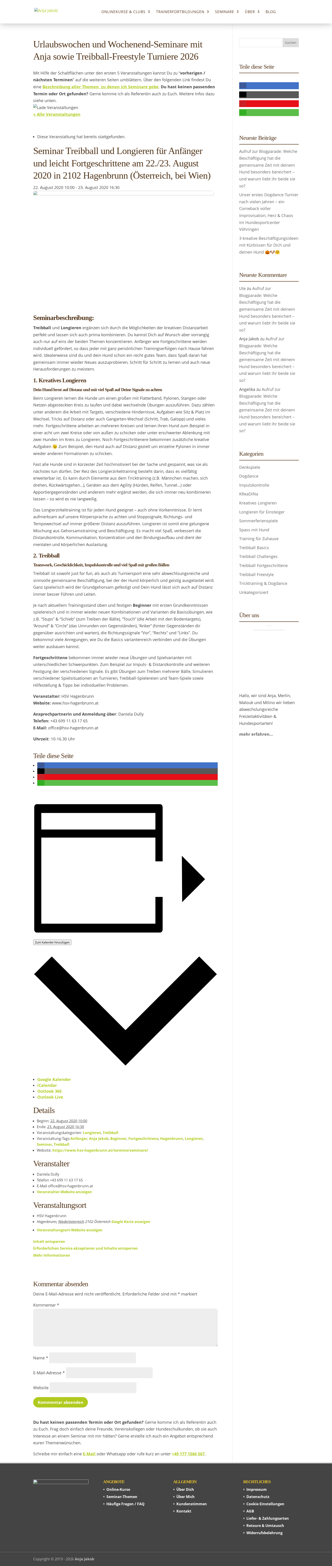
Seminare (224, 12)
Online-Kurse (118, 1489)
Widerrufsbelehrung (264, 1532)
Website (41, 1387)
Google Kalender (54, 1079)
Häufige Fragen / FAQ (125, 1503)
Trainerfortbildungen (180, 12)
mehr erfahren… (256, 734)
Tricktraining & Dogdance (263, 583)
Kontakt (183, 1511)
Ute (242, 288)
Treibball (110, 1132)
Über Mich (185, 1496)
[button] (40, 765)
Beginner (118, 1138)
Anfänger (78, 1138)
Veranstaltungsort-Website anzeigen (70, 1230)
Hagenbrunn (171, 1138)
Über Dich (185, 1489)
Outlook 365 (49, 1091)
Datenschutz (257, 1496)
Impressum (256, 1489)
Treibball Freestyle (256, 574)
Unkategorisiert (253, 592)
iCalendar (47, 1085)
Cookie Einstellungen (265, 1503)
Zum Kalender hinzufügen (52, 942)
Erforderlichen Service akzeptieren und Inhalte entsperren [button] (85, 1248)
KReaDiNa (248, 494)
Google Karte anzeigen (130, 1221)
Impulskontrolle (254, 485)
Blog (271, 12)
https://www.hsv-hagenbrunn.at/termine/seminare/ (100, 1150)
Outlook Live (50, 1097)
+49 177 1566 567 (188, 1453)
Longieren (92, 1132)
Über (250, 12)
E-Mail (90, 1453)
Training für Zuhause (258, 538)
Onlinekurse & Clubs (123, 12)
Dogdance (248, 476)
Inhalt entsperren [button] (49, 1241)
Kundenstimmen (191, 1503)
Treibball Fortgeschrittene (263, 565)
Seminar (44, 1144)
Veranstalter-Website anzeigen (64, 1191)
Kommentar (46, 1305)
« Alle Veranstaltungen (56, 114)
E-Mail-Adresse (49, 1372)
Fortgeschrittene (143, 1138)
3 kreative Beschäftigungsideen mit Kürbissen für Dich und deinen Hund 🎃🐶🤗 (268, 245)
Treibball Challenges (258, 556)
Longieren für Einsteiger (262, 512)
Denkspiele (249, 467)
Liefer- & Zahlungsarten (267, 1518)
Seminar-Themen (121, 1496)
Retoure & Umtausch (265, 1525)
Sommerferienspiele (258, 520)
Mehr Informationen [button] (51, 1255)
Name (40, 1358)
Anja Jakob (98, 1138)
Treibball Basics (254, 547)
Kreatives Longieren (258, 503)
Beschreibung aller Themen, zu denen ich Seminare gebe (100, 86)
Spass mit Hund (254, 529)
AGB (250, 1511)
